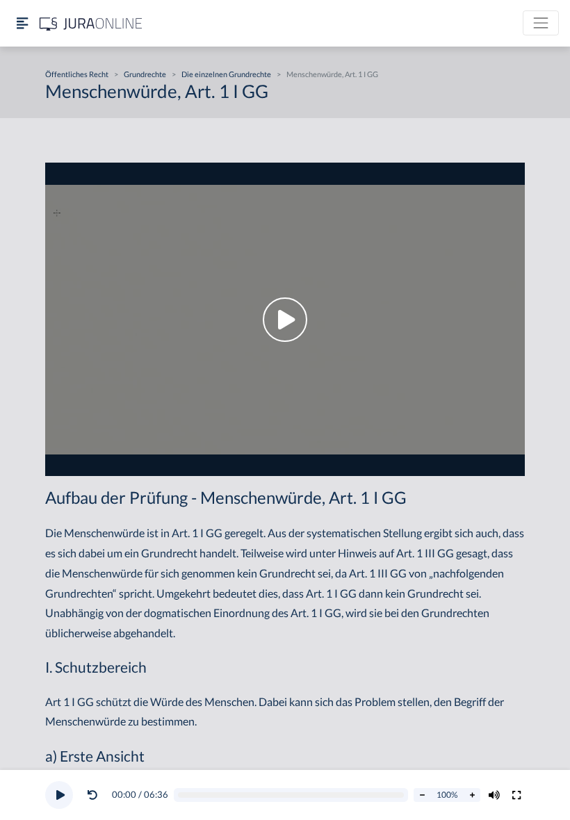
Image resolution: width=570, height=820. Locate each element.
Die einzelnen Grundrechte (226, 74)
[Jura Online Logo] (91, 23)
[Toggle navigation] (541, 22)
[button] (95, 795)
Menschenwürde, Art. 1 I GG (332, 74)
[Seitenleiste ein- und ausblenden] (22, 23)
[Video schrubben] (291, 795)
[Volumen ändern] (494, 795)
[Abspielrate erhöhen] (472, 795)
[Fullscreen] (516, 795)
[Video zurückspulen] (92, 795)
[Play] (59, 795)
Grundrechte (145, 74)
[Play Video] (285, 319)
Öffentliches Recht (76, 74)
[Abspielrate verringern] (422, 795)
